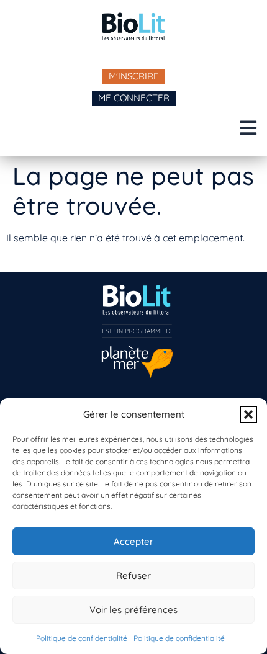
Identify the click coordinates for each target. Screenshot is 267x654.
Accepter (133, 541)
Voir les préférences (133, 610)
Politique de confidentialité (81, 638)
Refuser (133, 575)
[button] (248, 414)
